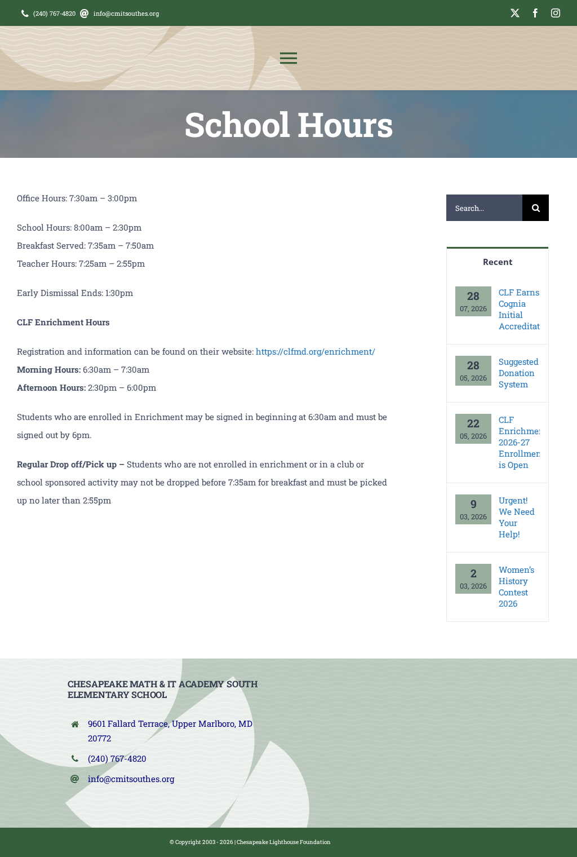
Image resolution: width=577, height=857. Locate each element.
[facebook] (535, 12)
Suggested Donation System (519, 373)
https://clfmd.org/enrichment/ (315, 351)
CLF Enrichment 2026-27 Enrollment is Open (519, 442)
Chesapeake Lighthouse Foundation (284, 842)
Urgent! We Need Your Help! (517, 517)
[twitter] (515, 12)
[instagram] (555, 12)
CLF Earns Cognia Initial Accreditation (519, 309)
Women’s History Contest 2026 (516, 586)
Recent (498, 261)
